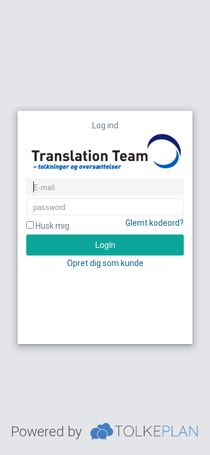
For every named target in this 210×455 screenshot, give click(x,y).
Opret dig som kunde (105, 263)
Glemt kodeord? (154, 223)
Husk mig (51, 225)
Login (105, 244)
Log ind (105, 125)
